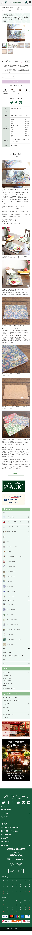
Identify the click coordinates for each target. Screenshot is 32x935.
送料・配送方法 (5, 841)
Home (3, 7)
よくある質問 (4, 838)
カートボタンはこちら (15, 473)
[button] (28, 31)
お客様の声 (4, 824)
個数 (3, 77)
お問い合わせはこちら (16, 85)
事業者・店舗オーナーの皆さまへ (10, 831)
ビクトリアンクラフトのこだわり (10, 827)
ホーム (3, 806)
